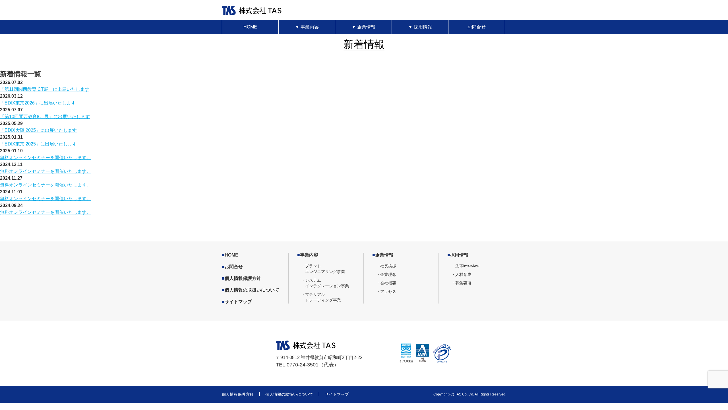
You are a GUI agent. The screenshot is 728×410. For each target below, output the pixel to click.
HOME (250, 26)
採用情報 (420, 26)
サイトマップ (237, 301)
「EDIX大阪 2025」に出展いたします (38, 130)
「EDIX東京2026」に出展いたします (38, 103)
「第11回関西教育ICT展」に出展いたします (44, 89)
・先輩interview (465, 266)
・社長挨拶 (386, 266)
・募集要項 (461, 283)
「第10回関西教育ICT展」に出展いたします (45, 116)
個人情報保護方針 (241, 278)
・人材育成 (461, 274)
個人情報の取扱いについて (250, 290)
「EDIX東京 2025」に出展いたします (38, 144)
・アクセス (386, 291)
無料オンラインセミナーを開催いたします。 (45, 157)
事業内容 (307, 26)
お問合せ (477, 26)
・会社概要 (386, 283)
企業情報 (363, 26)
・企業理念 (386, 274)
